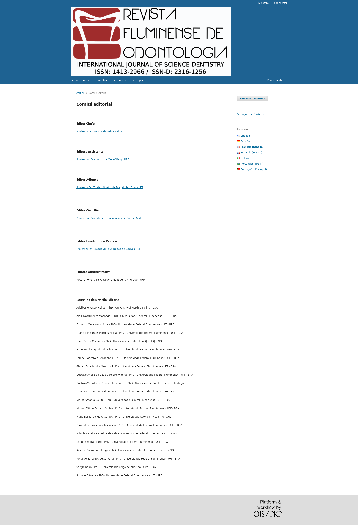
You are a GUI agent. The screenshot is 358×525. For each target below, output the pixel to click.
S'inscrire (263, 2)
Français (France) (251, 152)
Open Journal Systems (250, 114)
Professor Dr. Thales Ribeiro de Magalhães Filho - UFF (109, 187)
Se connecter (280, 2)
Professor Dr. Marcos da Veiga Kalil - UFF (101, 131)
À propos (138, 80)
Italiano (245, 158)
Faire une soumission (252, 98)
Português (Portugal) (254, 169)
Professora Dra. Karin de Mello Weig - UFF (102, 159)
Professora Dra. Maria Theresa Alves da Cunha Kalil (108, 218)
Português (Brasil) (252, 163)
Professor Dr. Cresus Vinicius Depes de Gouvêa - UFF (109, 249)
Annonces (120, 80)
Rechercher (277, 80)
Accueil (80, 93)
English (245, 135)
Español (246, 141)
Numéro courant (81, 80)
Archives (103, 80)
